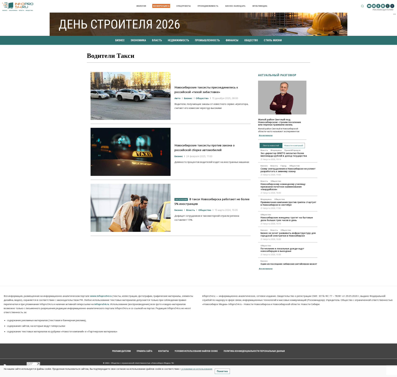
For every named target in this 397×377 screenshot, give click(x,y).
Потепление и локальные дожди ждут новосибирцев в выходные (282, 250)
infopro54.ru (101, 304)
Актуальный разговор (277, 75)
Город (284, 166)
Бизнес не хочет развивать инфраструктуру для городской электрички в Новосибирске (288, 234)
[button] (362, 5)
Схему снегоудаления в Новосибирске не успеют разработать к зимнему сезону (288, 170)
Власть (190, 210)
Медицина (276, 150)
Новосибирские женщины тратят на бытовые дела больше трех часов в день (287, 219)
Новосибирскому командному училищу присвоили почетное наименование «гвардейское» (283, 187)
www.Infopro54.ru (101, 295)
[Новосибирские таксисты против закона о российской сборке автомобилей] (131, 152)
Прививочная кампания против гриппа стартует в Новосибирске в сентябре (288, 203)
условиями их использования (196, 368)
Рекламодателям (383, 9)
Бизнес (188, 98)
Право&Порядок (292, 150)
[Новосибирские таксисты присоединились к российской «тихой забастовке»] (131, 96)
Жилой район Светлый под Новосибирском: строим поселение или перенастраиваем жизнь (279, 122)
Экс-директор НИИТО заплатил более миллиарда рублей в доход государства (284, 154)
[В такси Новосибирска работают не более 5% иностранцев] (131, 208)
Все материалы (265, 135)
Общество (202, 98)
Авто (177, 98)
